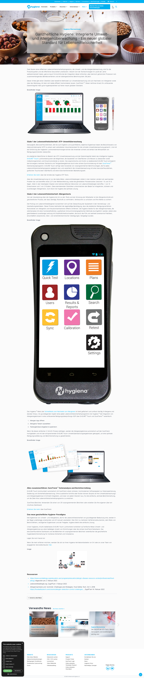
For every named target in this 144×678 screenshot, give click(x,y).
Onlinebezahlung (51, 665)
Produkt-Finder (70, 659)
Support (72, 1)
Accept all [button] (7, 670)
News (86, 661)
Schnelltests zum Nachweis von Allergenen (60, 411)
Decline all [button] (18, 670)
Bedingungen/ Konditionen (34, 661)
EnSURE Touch (32, 159)
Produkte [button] (53, 6)
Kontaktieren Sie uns (90, 657)
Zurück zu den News (36, 598)
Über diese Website (32, 657)
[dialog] (13, 659)
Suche (28, 665)
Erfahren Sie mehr (33, 175)
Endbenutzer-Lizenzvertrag (34, 663)
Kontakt (103, 1)
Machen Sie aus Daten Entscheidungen (96, 6)
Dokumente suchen (52, 657)
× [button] (22, 643)
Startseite (44, 6)
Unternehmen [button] (74, 6)
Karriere (78, 1)
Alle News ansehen (58, 608)
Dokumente (58, 1)
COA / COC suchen (52, 659)
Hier (50, 545)
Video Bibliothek (51, 663)
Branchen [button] (63, 6)
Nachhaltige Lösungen (90, 665)
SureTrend (106, 163)
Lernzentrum (85, 1)
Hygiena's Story (88, 663)
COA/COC (65, 1)
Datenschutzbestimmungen (34, 659)
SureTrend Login (95, 1)
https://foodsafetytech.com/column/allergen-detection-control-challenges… (57, 589)
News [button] (84, 6)
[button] (116, 7)
